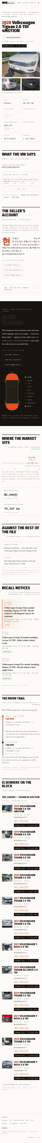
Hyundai (5, 1120)
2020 (15, 14)
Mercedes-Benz (19, 1120)
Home (19, 2)
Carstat (4, 1128)
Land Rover (23, 1123)
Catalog (25, 2)
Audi (32, 1120)
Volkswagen (33, 12)
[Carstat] (8, 3)
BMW (27, 1120)
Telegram (30, 1137)
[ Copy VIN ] (21, 189)
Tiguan (7, 14)
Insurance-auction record (14, 12)
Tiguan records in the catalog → (16, 1084)
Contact (33, 2)
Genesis (5, 1123)
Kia (11, 1120)
